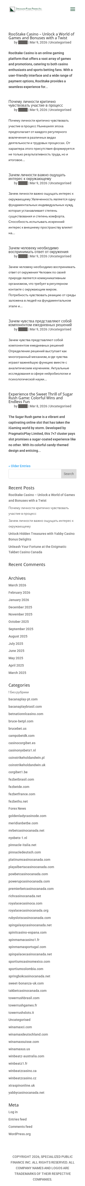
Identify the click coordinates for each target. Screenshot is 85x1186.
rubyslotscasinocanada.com (29, 918)
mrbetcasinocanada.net (26, 830)
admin (23, 42)
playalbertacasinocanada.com (31, 867)
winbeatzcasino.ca (22, 1071)
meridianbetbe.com (23, 823)
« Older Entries (19, 466)
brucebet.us (17, 728)
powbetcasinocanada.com (28, 874)
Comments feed (20, 1127)
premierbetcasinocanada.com (31, 889)
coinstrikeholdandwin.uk (26, 765)
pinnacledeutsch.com (24, 852)
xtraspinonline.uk (21, 1085)
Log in (13, 1112)
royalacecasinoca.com (25, 903)
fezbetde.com (18, 787)
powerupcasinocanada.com (29, 881)
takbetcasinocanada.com (27, 991)
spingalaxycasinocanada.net (30, 925)
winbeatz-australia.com (26, 1056)
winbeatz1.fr (17, 1063)
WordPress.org (19, 1134)
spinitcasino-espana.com (27, 932)
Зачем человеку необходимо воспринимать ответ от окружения (38, 249)
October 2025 (18, 622)
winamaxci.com (20, 1027)
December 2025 (20, 607)
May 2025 (15, 658)
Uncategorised (60, 42)
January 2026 (18, 600)
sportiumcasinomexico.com (29, 961)
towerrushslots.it (21, 1013)
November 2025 (20, 614)
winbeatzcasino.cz (22, 1078)
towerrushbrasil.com (23, 998)
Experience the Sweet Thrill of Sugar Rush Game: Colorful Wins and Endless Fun (40, 397)
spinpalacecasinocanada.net (30, 954)
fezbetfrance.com (21, 794)
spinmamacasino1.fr (23, 940)
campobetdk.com (21, 736)
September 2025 (20, 629)
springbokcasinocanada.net (29, 976)
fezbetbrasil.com (21, 779)
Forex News (17, 808)
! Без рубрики (18, 692)
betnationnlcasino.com (25, 714)
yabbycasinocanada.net (26, 1092)
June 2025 (16, 651)
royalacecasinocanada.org (28, 910)
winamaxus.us (19, 1049)
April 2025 (16, 665)
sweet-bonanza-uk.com (26, 983)
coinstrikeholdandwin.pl (26, 758)
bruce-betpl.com (20, 721)
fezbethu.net (18, 801)
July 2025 (15, 644)
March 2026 (17, 585)
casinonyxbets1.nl (22, 750)
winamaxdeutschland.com (28, 1034)
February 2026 (19, 592)
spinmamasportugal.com (27, 947)
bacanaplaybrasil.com (25, 706)
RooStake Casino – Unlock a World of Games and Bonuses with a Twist (41, 35)
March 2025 (17, 673)
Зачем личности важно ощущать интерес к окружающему (36, 176)
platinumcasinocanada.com (29, 859)
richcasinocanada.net (24, 896)
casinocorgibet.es (21, 743)
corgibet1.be (18, 772)
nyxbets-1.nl (17, 838)
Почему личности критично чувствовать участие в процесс (35, 103)
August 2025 (17, 636)
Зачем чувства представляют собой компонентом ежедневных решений (40, 322)
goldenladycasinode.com (27, 816)
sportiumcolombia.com (25, 969)
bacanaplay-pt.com (23, 699)
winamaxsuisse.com (23, 1042)
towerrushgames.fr (22, 1005)
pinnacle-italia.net (22, 845)
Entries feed (17, 1119)
